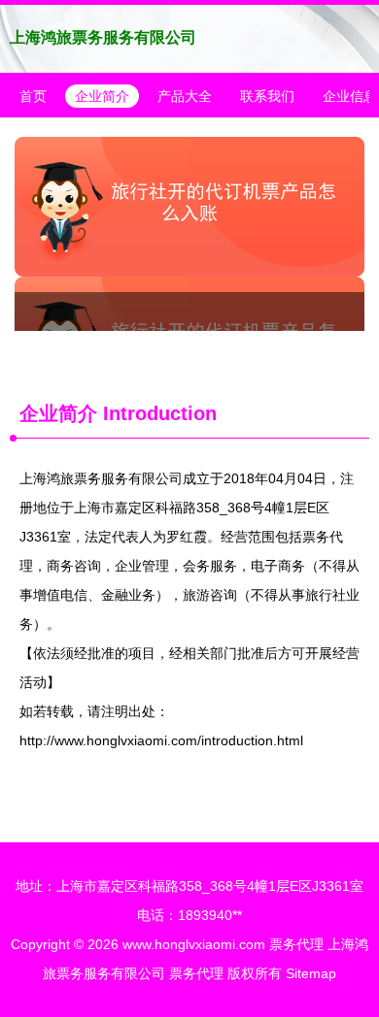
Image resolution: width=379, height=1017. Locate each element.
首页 (33, 96)
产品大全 (184, 96)
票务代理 (296, 944)
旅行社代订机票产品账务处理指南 (189, 234)
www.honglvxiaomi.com (193, 944)
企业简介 (102, 96)
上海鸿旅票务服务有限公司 (103, 37)
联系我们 (267, 96)
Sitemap (311, 973)
